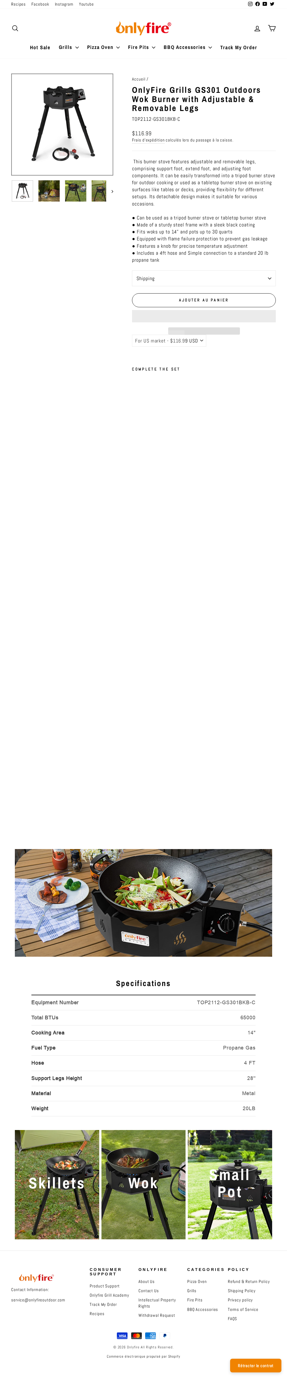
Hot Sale (40, 47)
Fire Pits (139, 47)
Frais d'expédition (148, 140)
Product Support (105, 1286)
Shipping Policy (242, 1291)
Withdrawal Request (156, 1315)
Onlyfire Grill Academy (109, 1295)
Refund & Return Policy (249, 1281)
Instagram (64, 4)
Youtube (86, 4)
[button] (204, 316)
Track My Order (238, 47)
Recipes (18, 4)
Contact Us (148, 1291)
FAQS (232, 1319)
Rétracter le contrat (256, 1365)
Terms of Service (243, 1309)
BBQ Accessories (185, 47)
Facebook (40, 4)
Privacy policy (240, 1300)
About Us (146, 1281)
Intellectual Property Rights (157, 1303)
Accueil (138, 79)
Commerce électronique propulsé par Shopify (143, 1356)
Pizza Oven (101, 47)
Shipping (145, 278)
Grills (66, 47)
